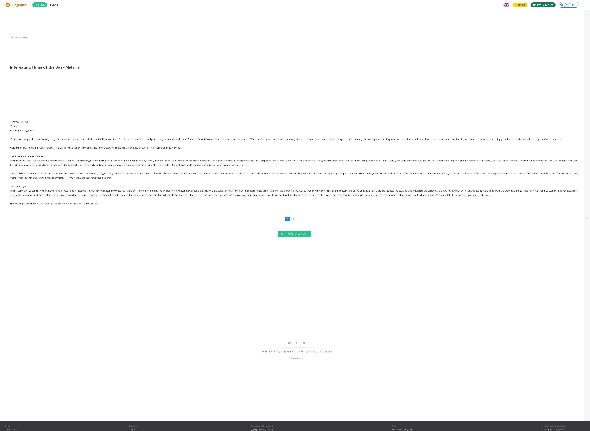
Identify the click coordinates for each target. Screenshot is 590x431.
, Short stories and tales (309, 351)
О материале (297, 358)
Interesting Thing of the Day (283, 351)
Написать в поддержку (554, 430)
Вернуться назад (20, 37)
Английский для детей (402, 430)
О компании (10, 430)
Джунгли (133, 430)
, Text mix (327, 351)
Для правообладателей (262, 430)
